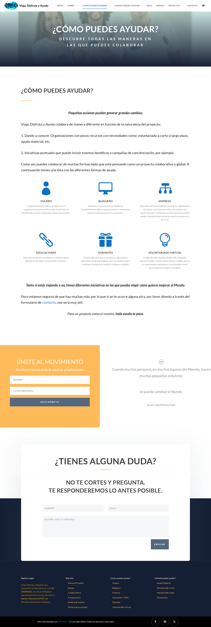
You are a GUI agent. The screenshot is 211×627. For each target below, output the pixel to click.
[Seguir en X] (174, 622)
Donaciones (162, 597)
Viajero (115, 583)
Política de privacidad (77, 607)
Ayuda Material (164, 583)
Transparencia (74, 597)
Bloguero (116, 588)
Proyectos (174, 5)
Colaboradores (74, 592)
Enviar (159, 544)
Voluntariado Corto (165, 588)
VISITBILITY (63, 621)
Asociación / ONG (120, 597)
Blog (149, 5)
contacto (49, 302)
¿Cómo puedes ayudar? (95, 5)
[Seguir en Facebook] (155, 622)
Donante (116, 602)
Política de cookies (76, 602)
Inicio (60, 5)
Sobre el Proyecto (76, 583)
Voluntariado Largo (165, 592)
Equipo (71, 588)
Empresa (116, 592)
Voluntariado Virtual (121, 607)
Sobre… (71, 5)
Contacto (192, 5)
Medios (160, 5)
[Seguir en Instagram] (165, 622)
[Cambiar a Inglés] (203, 7)
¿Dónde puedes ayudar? (127, 5)
